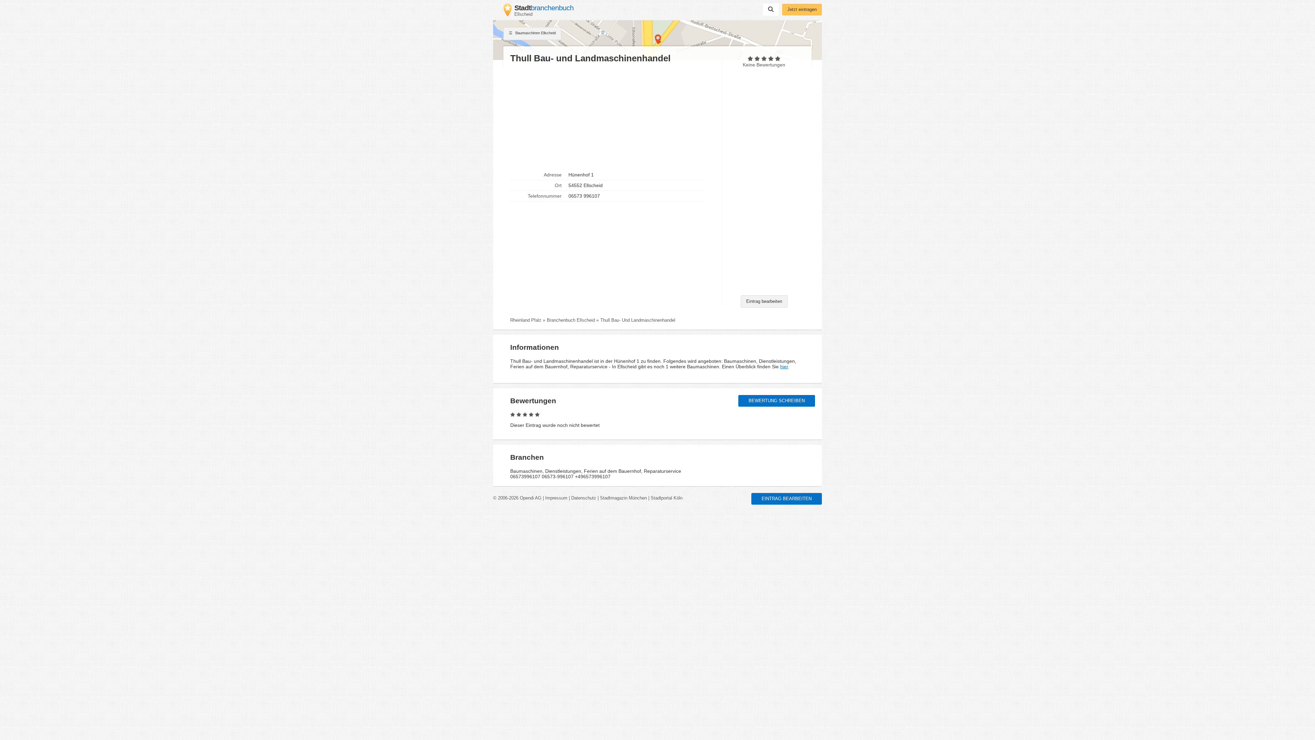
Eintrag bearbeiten (764, 301)
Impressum (556, 498)
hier (784, 366)
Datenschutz (583, 498)
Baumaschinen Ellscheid (535, 33)
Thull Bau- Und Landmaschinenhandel (637, 320)
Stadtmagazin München (623, 498)
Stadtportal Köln (666, 498)
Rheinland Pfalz (525, 320)
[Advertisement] (613, 117)
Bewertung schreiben (777, 400)
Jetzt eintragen (802, 9)
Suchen (771, 9)
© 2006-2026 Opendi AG (517, 498)
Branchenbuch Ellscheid (571, 320)
